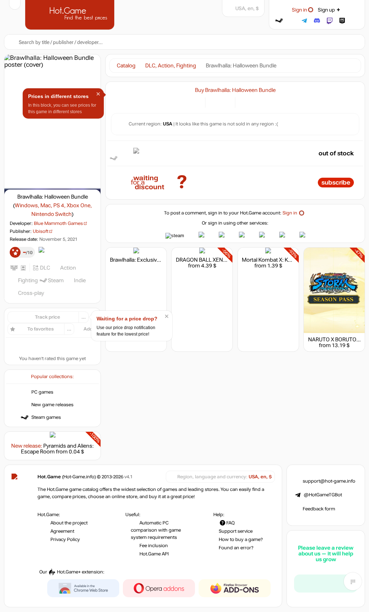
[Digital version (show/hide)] (215, 102)
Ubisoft (40, 231)
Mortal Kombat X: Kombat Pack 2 (281, 260)
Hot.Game (70, 14)
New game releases (52, 404)
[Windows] (245, 102)
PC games (42, 392)
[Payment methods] (195, 102)
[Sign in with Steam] (279, 21)
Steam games (46, 417)
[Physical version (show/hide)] (225, 102)
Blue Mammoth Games (58, 223)
